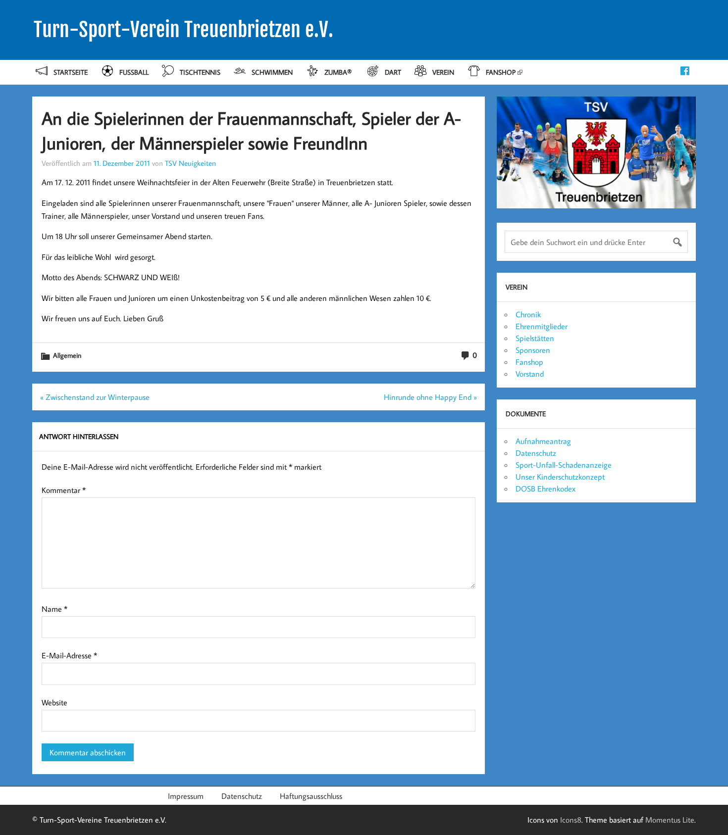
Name (54, 609)
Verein (443, 72)
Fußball (134, 72)
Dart (393, 72)
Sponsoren (533, 350)
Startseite (70, 72)
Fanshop (501, 72)
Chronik (528, 314)
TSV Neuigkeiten (190, 163)
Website (54, 702)
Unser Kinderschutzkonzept (560, 477)
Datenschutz (536, 453)
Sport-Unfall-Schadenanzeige (564, 465)
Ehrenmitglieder (542, 326)
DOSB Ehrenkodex (545, 488)
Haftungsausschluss (311, 796)
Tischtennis (200, 72)
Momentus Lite (669, 820)
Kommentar (64, 490)
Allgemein (67, 355)
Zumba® (339, 72)
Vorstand (530, 374)
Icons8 (570, 820)
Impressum (186, 796)
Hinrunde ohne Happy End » (430, 397)
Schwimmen (272, 72)
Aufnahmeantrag (543, 441)
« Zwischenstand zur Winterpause (95, 397)
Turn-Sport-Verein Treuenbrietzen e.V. (183, 29)
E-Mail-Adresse (69, 655)
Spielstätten (535, 338)
